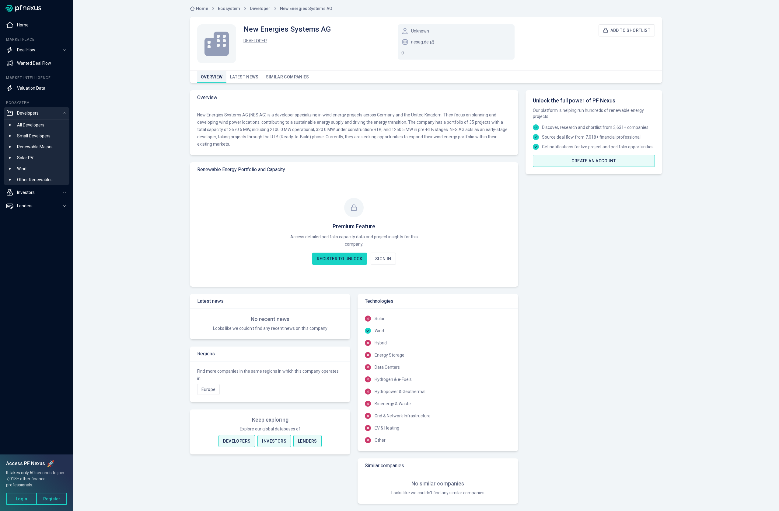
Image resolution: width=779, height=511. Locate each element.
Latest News (244, 76)
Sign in (383, 258)
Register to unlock (339, 258)
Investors (274, 441)
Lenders (307, 441)
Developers (236, 441)
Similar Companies (287, 76)
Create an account (593, 160)
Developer (255, 40)
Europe (208, 389)
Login (21, 498)
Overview (212, 76)
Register (51, 498)
